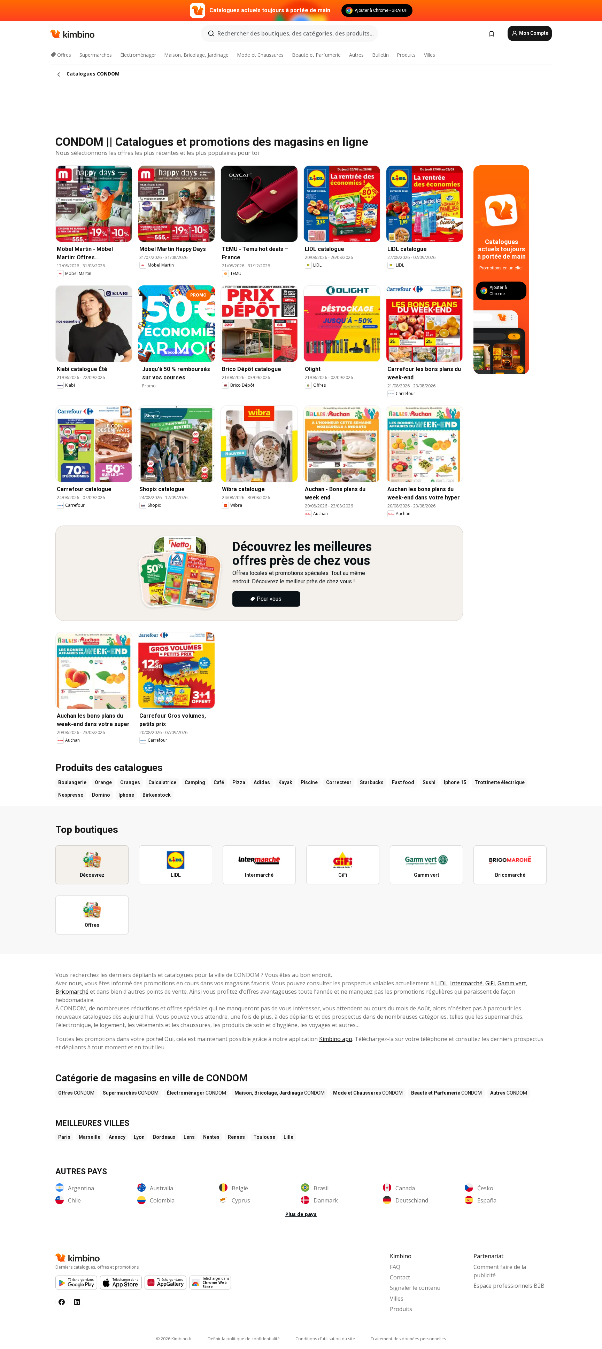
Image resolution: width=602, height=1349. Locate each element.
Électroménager (138, 55)
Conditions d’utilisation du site (325, 1339)
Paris (64, 1137)
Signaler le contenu (415, 1288)
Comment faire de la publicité (499, 1271)
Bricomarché (71, 991)
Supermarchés (95, 55)
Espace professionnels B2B (509, 1285)
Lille (288, 1137)
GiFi (490, 983)
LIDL (441, 983)
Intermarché (466, 983)
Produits (406, 55)
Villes (429, 55)
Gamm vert (511, 983)
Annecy (117, 1137)
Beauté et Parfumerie (316, 55)
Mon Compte (533, 33)
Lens (189, 1137)
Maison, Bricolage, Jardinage (196, 55)
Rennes (236, 1137)
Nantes (211, 1137)
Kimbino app (335, 1039)
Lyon (139, 1137)
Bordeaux (164, 1137)
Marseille (89, 1137)
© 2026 (174, 1339)
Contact (400, 1277)
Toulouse (264, 1137)
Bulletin (380, 55)
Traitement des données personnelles (408, 1339)
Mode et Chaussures (260, 55)
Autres (356, 55)
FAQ (395, 1267)
